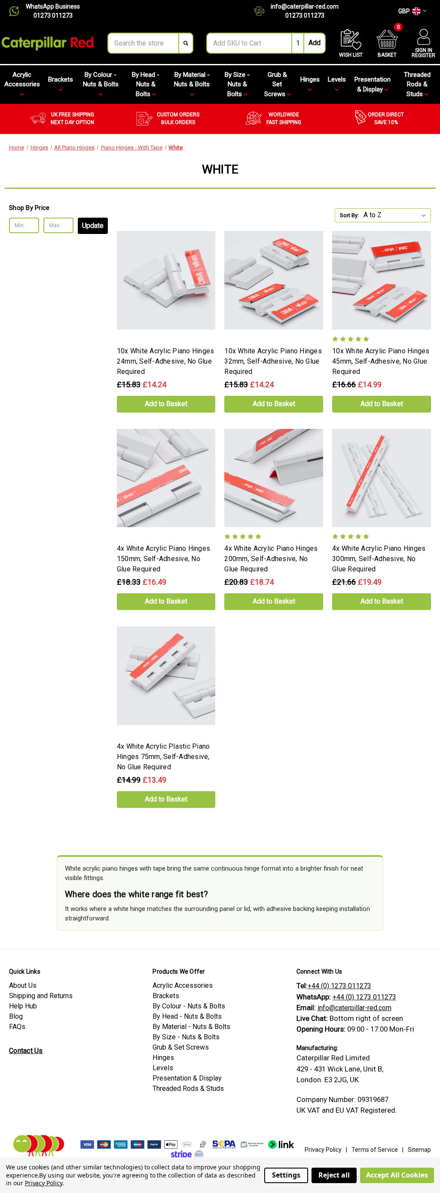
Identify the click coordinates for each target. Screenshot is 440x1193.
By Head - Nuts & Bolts (145, 84)
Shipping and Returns (41, 996)
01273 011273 (53, 15)
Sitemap (419, 1149)
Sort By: (349, 215)
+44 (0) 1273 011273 (339, 986)
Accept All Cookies (397, 1175)
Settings (286, 1175)
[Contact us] (262, 11)
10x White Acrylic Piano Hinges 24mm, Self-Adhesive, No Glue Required (165, 361)
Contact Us (26, 1051)
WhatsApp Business (53, 6)
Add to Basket (166, 404)
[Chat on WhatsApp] (17, 11)
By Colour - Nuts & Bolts (101, 79)
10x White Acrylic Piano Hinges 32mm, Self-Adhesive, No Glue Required (273, 361)
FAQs (17, 1027)
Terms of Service (374, 1149)
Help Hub (23, 1006)
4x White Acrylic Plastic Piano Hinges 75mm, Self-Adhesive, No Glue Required (163, 756)
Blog (16, 1016)
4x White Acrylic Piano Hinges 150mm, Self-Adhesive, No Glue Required (163, 558)
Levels (337, 79)
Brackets (60, 79)
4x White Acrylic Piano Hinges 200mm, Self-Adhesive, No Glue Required (271, 558)
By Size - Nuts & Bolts (237, 84)
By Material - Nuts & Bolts (192, 79)
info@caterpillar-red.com (305, 6)
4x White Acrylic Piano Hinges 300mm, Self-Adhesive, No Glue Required (378, 558)
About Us (23, 985)
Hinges (310, 79)
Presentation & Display (372, 84)
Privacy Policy (323, 1149)
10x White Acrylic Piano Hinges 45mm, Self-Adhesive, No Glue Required (381, 361)
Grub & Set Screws (275, 84)
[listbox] (396, 215)
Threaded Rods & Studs (417, 84)
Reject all (334, 1175)
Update (93, 226)
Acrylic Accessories (22, 79)
